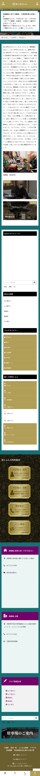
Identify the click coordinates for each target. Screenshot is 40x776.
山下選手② (7, 301)
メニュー (15, 774)
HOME (5, 37)
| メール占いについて (20, 763)
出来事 (8, 347)
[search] (34, 282)
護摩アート (9, 363)
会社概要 (9, 750)
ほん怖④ (7, 321)
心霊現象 (13, 37)
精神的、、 (7, 311)
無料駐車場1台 (12, 572)
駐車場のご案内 (20, 733)
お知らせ (8, 337)
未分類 (8, 358)
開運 (10, 286)
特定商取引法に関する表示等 (24, 750)
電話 (25, 774)
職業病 (6, 316)
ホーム (5, 774)
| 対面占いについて (21, 755)
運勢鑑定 (8, 368)
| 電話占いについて (21, 759)
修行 (7, 342)
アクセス (33, 748)
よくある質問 (23, 748)
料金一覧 (14, 748)
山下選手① (7, 306)
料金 (5, 286)
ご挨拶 (6, 748)
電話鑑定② (22, 37)
